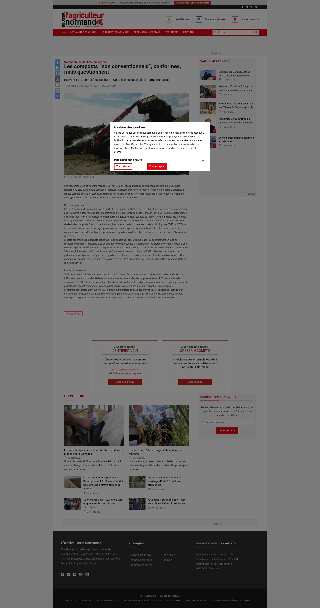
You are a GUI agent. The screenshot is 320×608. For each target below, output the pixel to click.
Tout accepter (157, 166)
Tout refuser (123, 166)
